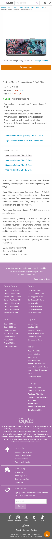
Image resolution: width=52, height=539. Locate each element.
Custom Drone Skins (11, 290)
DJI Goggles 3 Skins (35, 297)
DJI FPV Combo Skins (36, 293)
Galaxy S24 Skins (10, 324)
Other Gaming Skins (35, 410)
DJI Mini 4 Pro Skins (35, 306)
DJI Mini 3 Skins (33, 303)
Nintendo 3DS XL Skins (36, 391)
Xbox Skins (32, 400)
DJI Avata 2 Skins (34, 290)
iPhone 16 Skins (9, 340)
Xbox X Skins (32, 404)
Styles (9, 3)
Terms (12, 536)
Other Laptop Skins (35, 340)
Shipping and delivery (23, 456)
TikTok (42, 520)
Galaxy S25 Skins (10, 327)
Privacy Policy (25, 536)
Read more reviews (42, 279)
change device (41, 60)
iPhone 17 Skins (9, 343)
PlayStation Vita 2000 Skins (37, 397)
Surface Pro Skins (34, 337)
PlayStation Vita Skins (36, 394)
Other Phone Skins (10, 346)
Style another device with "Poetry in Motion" (24, 140)
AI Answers (19, 473)
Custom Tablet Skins (11, 303)
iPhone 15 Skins (9, 337)
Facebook (10, 520)
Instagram (18, 520)
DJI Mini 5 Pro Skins (35, 309)
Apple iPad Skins (34, 354)
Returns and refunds (22, 462)
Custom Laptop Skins (12, 293)
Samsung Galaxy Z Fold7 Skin (18, 170)
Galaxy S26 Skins (10, 330)
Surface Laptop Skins (36, 333)
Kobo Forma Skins (34, 360)
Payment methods (21, 459)
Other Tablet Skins (34, 376)
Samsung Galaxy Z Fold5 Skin (18, 160)
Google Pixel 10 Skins (11, 333)
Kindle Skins (32, 357)
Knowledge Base (21, 476)
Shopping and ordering (23, 452)
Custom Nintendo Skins (12, 297)
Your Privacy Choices (36, 536)
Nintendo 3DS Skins (35, 388)
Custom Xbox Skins (11, 306)
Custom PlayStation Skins (13, 300)
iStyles (3, 7)
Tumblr (34, 520)
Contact (34, 530)
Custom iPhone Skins (11, 309)
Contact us (19, 482)
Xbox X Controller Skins (36, 407)
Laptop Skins (33, 324)
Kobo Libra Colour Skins (37, 364)
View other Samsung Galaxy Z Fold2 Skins (24, 136)
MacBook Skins (33, 327)
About (18, 530)
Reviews (26, 530)
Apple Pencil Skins (34, 351)
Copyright (17, 536)
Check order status (22, 479)
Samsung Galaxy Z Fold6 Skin (18, 165)
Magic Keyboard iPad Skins (38, 367)
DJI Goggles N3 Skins (36, 300)
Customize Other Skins (12, 313)
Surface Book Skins (35, 330)
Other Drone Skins (34, 313)
